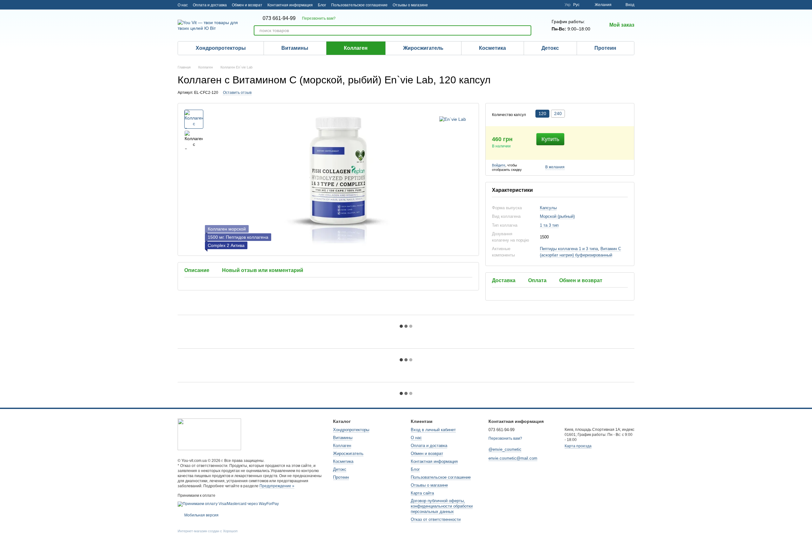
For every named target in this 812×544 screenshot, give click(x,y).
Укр (568, 5)
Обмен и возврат (247, 5)
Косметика (492, 48)
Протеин (605, 48)
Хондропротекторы (221, 48)
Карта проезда (578, 446)
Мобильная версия (201, 515)
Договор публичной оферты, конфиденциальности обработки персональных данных (442, 506)
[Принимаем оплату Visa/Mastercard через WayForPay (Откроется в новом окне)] (228, 504)
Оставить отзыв (237, 92)
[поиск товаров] (526, 30)
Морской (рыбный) (557, 216)
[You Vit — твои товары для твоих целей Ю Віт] (209, 434)
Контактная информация (290, 5)
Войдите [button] (498, 165)
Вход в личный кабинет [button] (433, 429)
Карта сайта (422, 493)
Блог (322, 5)
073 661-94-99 (279, 18)
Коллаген (356, 48)
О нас (183, 5)
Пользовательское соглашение (359, 5)
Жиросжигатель (423, 48)
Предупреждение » (276, 486)
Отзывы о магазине (410, 5)
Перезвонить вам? (319, 18)
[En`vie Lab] (453, 119)
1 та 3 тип (549, 225)
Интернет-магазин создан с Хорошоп (208, 531)
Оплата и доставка (210, 5)
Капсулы (548, 207)
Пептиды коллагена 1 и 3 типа (569, 248)
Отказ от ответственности (436, 519)
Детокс (550, 48)
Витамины (294, 48)
